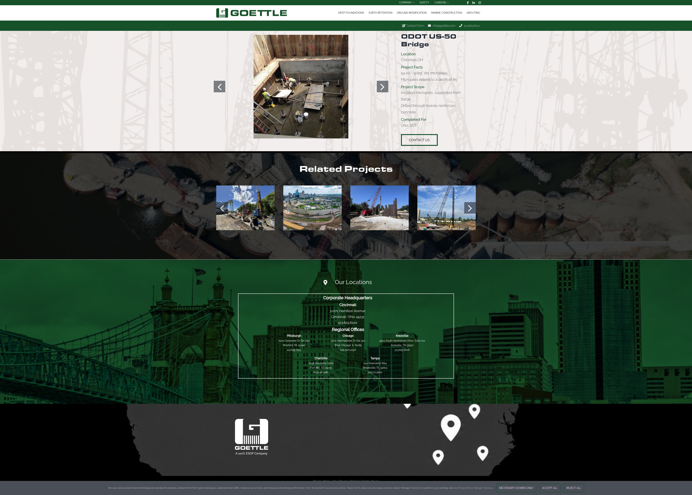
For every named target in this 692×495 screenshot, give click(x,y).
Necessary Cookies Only (516, 488)
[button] (219, 86)
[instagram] (479, 2)
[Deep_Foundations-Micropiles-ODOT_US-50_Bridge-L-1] (301, 86)
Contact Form (415, 25)
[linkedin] (473, 2)
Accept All (550, 488)
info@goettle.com (444, 25)
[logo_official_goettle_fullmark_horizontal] (251, 9)
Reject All (573, 488)
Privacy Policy (465, 488)
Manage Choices (483, 488)
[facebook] (468, 2)
